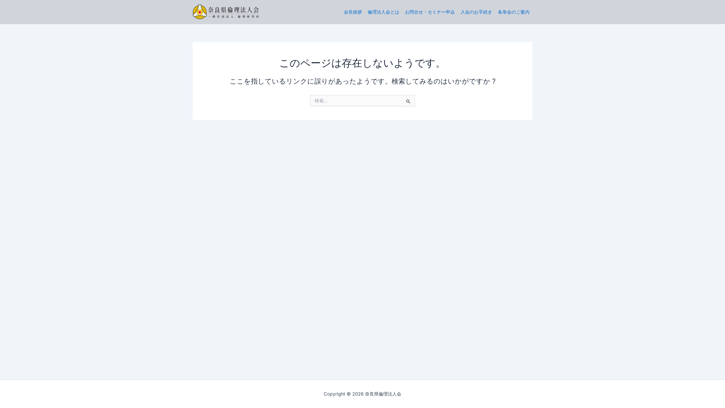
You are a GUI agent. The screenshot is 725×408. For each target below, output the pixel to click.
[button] (513, 12)
